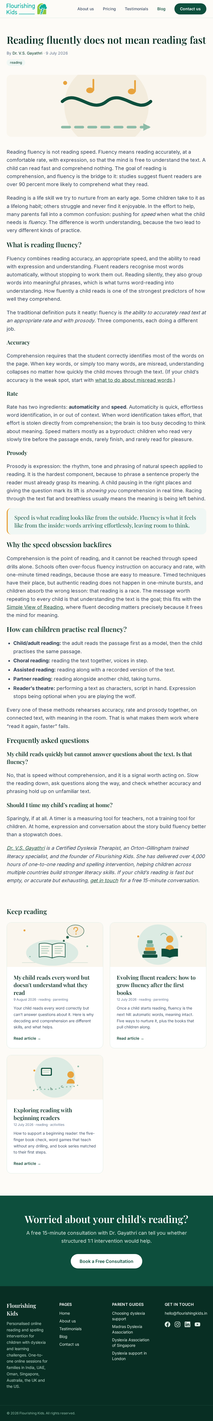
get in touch (104, 880)
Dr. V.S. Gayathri (27, 53)
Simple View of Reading (35, 607)
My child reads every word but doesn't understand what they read (52, 985)
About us (85, 8)
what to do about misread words (133, 380)
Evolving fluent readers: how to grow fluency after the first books (156, 985)
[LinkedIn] (187, 1324)
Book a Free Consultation (106, 1261)
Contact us (190, 8)
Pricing (109, 8)
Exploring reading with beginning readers (43, 1113)
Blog (161, 8)
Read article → (27, 1038)
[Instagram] (177, 1324)
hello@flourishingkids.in (186, 1313)
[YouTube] (197, 1324)
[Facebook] (167, 1324)
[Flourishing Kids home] (27, 8)
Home (64, 1313)
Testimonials (136, 8)
